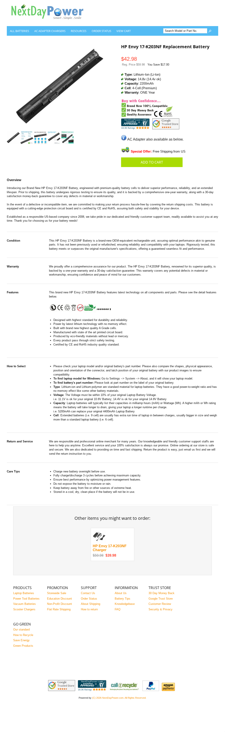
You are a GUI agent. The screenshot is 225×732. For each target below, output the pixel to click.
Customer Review (160, 604)
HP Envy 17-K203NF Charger (110, 548)
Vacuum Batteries (24, 604)
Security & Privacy (160, 609)
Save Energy (21, 640)
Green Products (23, 645)
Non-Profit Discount (59, 604)
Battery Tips (122, 598)
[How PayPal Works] (150, 690)
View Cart (123, 31)
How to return (89, 609)
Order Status (101, 31)
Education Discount (59, 598)
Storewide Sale (56, 593)
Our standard (21, 629)
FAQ (117, 609)
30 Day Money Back (161, 593)
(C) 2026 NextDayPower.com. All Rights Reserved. (119, 697)
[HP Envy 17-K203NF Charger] (99, 541)
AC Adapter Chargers (49, 31)
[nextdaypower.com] (51, 22)
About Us (121, 593)
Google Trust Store (161, 598)
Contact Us (88, 593)
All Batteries (19, 31)
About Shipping (90, 604)
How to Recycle (23, 635)
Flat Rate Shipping (59, 609)
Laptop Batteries (23, 593)
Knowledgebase (125, 604)
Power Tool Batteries (26, 598)
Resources (78, 31)
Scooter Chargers (24, 609)
